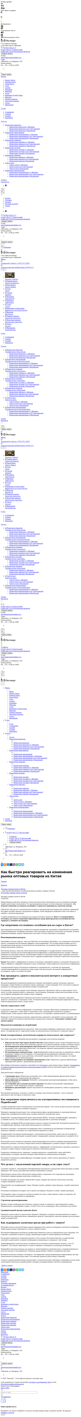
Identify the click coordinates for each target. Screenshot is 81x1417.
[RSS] (1, 867)
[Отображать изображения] (2, 26)
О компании (9, 112)
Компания (4, 1272)
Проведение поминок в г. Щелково (21, 142)
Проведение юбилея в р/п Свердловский (24, 159)
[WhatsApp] (17, 864)
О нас (3, 108)
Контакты (5, 182)
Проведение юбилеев (13, 155)
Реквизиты (9, 118)
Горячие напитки (11, 99)
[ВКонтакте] (2, 864)
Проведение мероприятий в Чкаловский (23, 138)
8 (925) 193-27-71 (10, 48)
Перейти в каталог (7, 1413)
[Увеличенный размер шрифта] (2, 8)
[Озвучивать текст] (2, 33)
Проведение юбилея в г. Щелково (21, 157)
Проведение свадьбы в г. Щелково (21, 150)
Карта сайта (5, 1388)
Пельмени (8, 90)
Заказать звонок (7, 53)
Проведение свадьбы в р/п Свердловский (24, 151)
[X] (11, 864)
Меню (3, 77)
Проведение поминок (13, 140)
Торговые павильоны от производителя (8, 1284)
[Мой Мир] (8, 864)
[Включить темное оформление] (2, 244)
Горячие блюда (10, 82)
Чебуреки (8, 91)
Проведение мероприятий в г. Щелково (23, 134)
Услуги (4, 121)
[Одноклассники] (5, 864)
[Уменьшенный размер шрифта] (2, 4)
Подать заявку (6, 74)
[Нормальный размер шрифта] (2, 6)
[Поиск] (3, 189)
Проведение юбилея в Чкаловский (21, 161)
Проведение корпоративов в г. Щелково (23, 172)
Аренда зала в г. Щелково (18, 165)
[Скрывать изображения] (2, 29)
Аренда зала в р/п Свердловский (21, 167)
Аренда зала (9, 163)
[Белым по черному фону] (1, 15)
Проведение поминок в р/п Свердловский (24, 144)
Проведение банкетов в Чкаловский (22, 131)
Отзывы (8, 116)
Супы (7, 93)
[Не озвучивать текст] (2, 35)
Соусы (7, 103)
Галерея (8, 114)
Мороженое (9, 105)
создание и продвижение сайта (40, 1382)
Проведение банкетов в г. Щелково (22, 127)
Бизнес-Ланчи (10, 80)
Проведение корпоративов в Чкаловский (24, 176)
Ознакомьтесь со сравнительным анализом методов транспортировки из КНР (40, 1066)
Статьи (4, 180)
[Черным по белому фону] (1, 13)
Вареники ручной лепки (14, 95)
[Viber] (14, 864)
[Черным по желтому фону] (1, 20)
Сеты (7, 86)
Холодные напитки (12, 101)
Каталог (4, 1287)
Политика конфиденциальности (12, 1384)
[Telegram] (23, 864)
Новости (4, 1281)
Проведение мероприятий (14, 132)
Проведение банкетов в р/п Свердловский (24, 129)
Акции (3, 1331)
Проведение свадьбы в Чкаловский (22, 153)
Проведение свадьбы (13, 148)
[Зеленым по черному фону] (1, 22)
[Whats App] (6, 185)
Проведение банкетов (13, 125)
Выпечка (8, 97)
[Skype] (20, 864)
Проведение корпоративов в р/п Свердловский (26, 174)
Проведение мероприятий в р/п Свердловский (26, 136)
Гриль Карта (9, 84)
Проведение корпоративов (15, 170)
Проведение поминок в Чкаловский (22, 146)
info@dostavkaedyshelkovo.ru (11, 57)
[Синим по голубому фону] (1, 17)
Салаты (7, 88)
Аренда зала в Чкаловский (18, 169)
